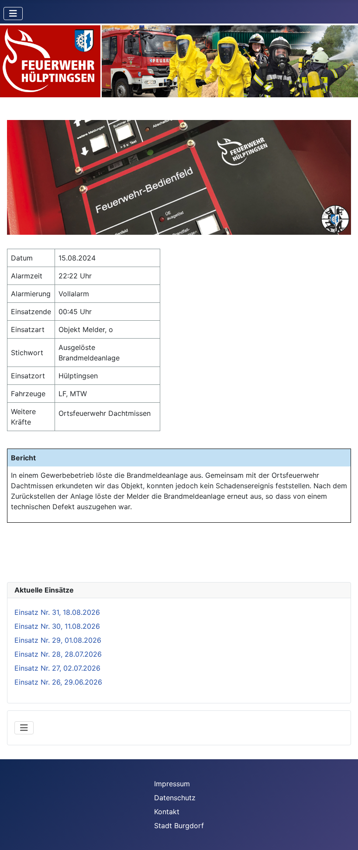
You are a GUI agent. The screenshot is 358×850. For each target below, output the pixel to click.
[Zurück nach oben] (342, 834)
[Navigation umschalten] (13, 13)
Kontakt (166, 811)
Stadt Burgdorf (179, 825)
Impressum (172, 783)
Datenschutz (175, 797)
